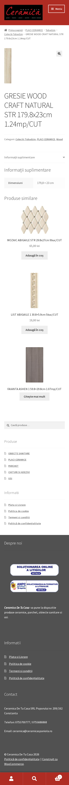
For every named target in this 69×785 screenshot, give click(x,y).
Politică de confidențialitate (24, 523)
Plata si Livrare (17, 504)
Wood (59, 139)
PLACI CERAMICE (34, 30)
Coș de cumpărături (53, 775)
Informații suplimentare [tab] (19, 157)
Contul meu (11, 779)
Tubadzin (50, 30)
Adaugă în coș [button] (34, 255)
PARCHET (13, 466)
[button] (59, 54)
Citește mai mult (34, 396)
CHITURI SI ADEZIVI (19, 472)
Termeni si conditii (19, 517)
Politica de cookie (18, 511)
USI (10, 478)
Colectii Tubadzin (13, 34)
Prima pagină (15, 30)
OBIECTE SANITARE (19, 453)
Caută (34, 779)
